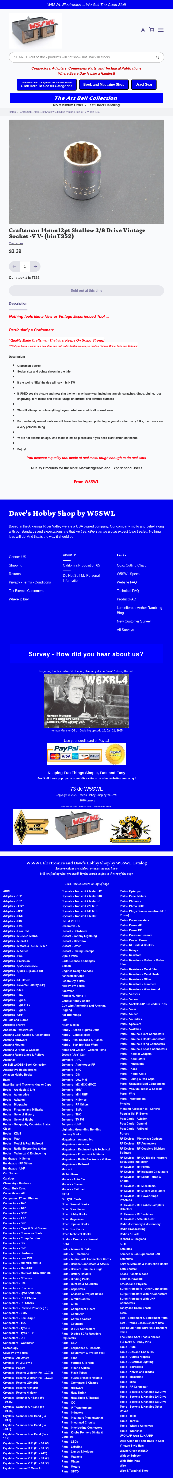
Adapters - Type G (14, 1010)
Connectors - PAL (14, 1283)
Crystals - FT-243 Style (17, 1362)
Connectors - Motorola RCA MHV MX (27, 1273)
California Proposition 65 (81, 565)
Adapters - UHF (13, 1014)
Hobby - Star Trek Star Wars (80, 1044)
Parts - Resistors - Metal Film (139, 969)
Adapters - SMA (13, 990)
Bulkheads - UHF (14, 1168)
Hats (64, 1020)
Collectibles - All (14, 1193)
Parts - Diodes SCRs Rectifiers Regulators (81, 1336)
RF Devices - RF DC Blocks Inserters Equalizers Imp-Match (143, 1160)
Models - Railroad (73, 1189)
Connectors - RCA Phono (19, 1298)
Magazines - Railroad (75, 1164)
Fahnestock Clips (73, 975)
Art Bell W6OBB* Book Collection (24, 1064)
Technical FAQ (128, 591)
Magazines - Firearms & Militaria (83, 1154)
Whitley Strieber (130, 1455)
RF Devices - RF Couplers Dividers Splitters (142, 1150)
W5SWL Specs (128, 574)
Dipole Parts (70, 955)
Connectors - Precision (18, 1288)
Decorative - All (71, 926)
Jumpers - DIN (71, 1074)
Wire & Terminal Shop (134, 1470)
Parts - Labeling (72, 1446)
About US (70, 555)
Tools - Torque (129, 1420)
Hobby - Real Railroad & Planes (82, 1039)
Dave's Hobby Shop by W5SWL (62, 513)
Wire (123, 1465)
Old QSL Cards (71, 1199)
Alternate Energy (14, 1024)
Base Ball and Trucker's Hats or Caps (27, 1084)
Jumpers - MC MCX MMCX (79, 1084)
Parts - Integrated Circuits (78, 1422)
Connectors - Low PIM (17, 1258)
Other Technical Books (76, 1234)
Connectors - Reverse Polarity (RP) (25, 1308)
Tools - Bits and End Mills (137, 1352)
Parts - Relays (129, 950)
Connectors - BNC (14, 1223)
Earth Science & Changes (78, 961)
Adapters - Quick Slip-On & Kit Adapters (23, 973)
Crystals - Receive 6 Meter (20, 1392)
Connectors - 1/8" (14, 1208)
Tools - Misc (128, 1381)
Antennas (9, 1059)
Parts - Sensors (130, 994)
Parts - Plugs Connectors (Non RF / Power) (143, 913)
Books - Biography (15, 1104)
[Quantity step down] (14, 266)
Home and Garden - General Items (84, 1049)
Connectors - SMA (15, 1313)
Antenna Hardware (15, 1039)
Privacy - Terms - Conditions (30, 582)
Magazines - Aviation (75, 1144)
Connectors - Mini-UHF (18, 1268)
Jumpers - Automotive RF (78, 1064)
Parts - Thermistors (132, 1059)
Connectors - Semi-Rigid (19, 1318)
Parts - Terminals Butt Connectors (142, 1034)
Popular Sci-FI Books (134, 1113)
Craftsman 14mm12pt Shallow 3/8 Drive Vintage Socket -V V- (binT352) (60, 111)
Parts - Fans (69, 1357)
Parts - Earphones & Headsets (81, 1348)
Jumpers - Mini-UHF (75, 1094)
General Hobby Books (76, 1000)
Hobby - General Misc (76, 1034)
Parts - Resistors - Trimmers (138, 984)
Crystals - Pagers (14, 1367)
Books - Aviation (14, 1099)
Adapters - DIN (12, 921)
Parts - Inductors (72, 1412)
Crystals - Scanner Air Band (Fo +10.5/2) (23, 1400)
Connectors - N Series (17, 1278)
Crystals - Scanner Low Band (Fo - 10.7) (25, 1436)
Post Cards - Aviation (133, 1118)
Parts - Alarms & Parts (76, 1249)
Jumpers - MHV (72, 1089)
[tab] (20, 304)
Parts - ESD (69, 1342)
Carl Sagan (10, 1173)
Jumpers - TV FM (73, 1119)
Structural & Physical (133, 1283)
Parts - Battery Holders (76, 1274)
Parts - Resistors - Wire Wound (140, 989)
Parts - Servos (129, 999)
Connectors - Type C (16, 1328)
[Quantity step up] (35, 266)
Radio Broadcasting (133, 1229)
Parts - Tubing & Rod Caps (137, 1078)
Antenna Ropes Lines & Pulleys (23, 1054)
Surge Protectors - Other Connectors (144, 1288)
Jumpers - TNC (71, 1114)
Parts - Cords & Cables (76, 1318)
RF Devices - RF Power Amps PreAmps (139, 1198)
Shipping (15, 565)
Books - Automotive (16, 1094)
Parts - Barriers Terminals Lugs (82, 1269)
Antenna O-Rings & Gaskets (21, 1049)
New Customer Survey (134, 621)
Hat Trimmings (71, 1014)
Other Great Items (73, 1209)
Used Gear (143, 84)
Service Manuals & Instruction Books (144, 1264)
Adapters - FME (13, 926)
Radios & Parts (129, 1234)
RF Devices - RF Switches (136, 1214)
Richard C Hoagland (133, 1239)
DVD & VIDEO (71, 921)
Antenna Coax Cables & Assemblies (26, 1034)
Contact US (17, 557)
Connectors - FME (15, 1248)
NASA (65, 1194)
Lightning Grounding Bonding (81, 1129)
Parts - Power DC (131, 930)
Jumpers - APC (71, 1059)
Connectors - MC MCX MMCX (22, 1263)
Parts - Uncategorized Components (142, 1083)
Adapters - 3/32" (13, 906)
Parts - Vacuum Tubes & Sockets (141, 1088)
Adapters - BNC (13, 916)
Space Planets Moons (134, 1274)
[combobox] (80, 57)
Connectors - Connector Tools (22, 1233)
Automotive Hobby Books (19, 1069)
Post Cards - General (133, 1123)
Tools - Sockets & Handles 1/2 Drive (143, 1391)
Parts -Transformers (133, 1098)
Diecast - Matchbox (74, 941)
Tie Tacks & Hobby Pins (135, 1342)
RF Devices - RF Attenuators (138, 1143)
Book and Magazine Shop (103, 84)
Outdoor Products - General (80, 1239)
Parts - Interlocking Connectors (82, 1427)
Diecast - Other (71, 946)
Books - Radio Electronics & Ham (25, 1148)
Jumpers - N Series (74, 1099)
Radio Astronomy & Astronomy (140, 1224)
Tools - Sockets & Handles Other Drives (141, 1408)
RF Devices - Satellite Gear (137, 1219)
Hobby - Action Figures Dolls (80, 1029)
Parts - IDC (69, 1402)
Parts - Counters (72, 1323)
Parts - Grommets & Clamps (80, 1382)
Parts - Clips (70, 1303)
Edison (66, 965)
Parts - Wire (127, 1093)
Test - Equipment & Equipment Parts (144, 1317)
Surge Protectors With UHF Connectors (137, 1301)
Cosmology (10, 1348)
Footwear (68, 990)
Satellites (126, 1249)
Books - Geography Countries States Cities (27, 1126)
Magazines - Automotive (77, 1139)
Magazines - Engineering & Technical (86, 1149)
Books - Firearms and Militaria (23, 1109)
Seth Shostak (128, 1268)
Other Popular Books (75, 1224)
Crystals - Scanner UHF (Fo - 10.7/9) (26, 1443)
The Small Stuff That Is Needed (140, 1336)
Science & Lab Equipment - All (140, 1254)
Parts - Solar (128, 1009)
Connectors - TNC (14, 1322)
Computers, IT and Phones (20, 1198)
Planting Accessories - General (140, 1108)
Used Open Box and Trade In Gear (142, 1440)
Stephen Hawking (131, 1278)
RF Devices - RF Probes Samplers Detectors (142, 1207)
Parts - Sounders (131, 1019)
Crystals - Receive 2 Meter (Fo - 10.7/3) (28, 1372)
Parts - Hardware (72, 1387)
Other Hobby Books (74, 1214)
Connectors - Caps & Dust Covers (25, 1228)
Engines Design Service (77, 971)
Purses (124, 1133)
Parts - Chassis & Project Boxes (82, 1293)
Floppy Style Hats (73, 985)
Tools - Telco (128, 1415)
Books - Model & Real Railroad (23, 1143)
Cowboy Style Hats (15, 1352)
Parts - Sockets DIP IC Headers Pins (143, 1004)
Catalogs (9, 1178)
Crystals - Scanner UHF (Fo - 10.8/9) (26, 1448)
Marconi (67, 1169)
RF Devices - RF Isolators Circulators (144, 1171)
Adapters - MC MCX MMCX (20, 936)
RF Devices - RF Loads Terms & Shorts (140, 1179)
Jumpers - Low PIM (74, 1079)
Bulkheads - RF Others (17, 1163)
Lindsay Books (71, 1134)
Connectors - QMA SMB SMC (22, 1293)
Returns (15, 574)
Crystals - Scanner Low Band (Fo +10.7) (24, 1418)
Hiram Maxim (70, 1024)
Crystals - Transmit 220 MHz (80, 906)
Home (12, 111)
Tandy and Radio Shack (135, 1307)
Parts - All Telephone (75, 1254)
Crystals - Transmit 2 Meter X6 (22, 1468)
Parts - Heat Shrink (74, 1392)
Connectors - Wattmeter (18, 1342)
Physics (125, 1103)
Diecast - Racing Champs (78, 951)
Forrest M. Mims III (74, 995)
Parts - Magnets (72, 1456)
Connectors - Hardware (18, 1253)
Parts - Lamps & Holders (77, 1451)
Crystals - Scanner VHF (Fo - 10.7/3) (26, 1458)
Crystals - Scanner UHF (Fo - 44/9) (25, 1453)
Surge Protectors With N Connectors (143, 1293)
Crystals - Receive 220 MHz (20, 1382)
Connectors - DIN (14, 1243)
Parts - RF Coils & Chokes (137, 945)
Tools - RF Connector (133, 1386)
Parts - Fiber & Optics (76, 1367)
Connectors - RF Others (18, 1303)
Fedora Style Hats (73, 981)
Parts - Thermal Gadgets (135, 1053)
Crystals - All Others (16, 1357)
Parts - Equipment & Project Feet (83, 1352)
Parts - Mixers (71, 1461)
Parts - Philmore (130, 901)
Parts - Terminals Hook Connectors (142, 1039)
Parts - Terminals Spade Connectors (143, 1049)
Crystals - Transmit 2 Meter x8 (81, 901)
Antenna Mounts (13, 1044)
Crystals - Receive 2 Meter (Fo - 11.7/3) (28, 1377)
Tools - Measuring (131, 1376)
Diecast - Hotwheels (74, 931)
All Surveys (125, 630)
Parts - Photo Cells (132, 906)
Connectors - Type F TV (18, 1332)
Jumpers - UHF (71, 1124)
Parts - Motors (71, 1466)
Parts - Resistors (130, 955)
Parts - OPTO (70, 1471)
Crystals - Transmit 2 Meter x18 (82, 896)
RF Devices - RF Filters (135, 1166)
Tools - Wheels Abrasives (136, 1425)
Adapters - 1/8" (12, 901)
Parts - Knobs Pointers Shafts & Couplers (82, 1434)
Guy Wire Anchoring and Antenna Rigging (83, 1008)
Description (18, 303)
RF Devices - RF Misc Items (137, 1186)
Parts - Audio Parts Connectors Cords (86, 1259)
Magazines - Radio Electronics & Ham (86, 1159)
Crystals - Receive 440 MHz (20, 1387)
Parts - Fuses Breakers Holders (82, 1377)
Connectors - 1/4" (14, 1203)
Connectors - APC (14, 1218)
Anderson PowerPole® (18, 1029)
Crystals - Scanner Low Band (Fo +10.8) (24, 1427)
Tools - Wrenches (131, 1430)
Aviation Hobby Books (17, 1074)
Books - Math (11, 1138)
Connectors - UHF (14, 1338)
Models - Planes (72, 1184)
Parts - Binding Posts (75, 1279)
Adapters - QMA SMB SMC (20, 965)
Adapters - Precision (16, 961)
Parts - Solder (129, 1014)
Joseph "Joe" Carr (73, 1054)
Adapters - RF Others (16, 980)
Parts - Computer (73, 1313)
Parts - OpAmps (130, 891)
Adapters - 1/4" (12, 896)
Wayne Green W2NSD (134, 1450)
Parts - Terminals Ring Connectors (142, 1043)
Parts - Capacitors (73, 1289)
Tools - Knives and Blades (137, 1371)
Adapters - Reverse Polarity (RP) (24, 985)
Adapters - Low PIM (16, 931)
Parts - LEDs (70, 1441)
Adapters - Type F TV (16, 1004)
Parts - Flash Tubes (74, 1372)
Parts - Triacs (128, 1068)
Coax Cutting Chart (131, 565)
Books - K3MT (12, 1133)
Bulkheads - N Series (16, 1158)
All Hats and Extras (15, 1020)
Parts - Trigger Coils (133, 1073)
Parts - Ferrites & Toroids (78, 1362)
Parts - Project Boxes (133, 940)
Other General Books (75, 1204)
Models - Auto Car (73, 1179)
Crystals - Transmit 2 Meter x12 (82, 891)
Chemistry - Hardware (17, 1183)
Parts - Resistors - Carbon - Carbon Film (142, 962)
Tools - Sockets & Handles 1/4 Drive (143, 1396)
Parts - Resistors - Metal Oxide (139, 974)
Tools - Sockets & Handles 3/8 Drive (143, 1401)
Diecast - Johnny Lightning (79, 936)
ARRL (7, 891)
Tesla (123, 1313)
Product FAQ (126, 599)
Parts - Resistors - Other (135, 979)
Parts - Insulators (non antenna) (82, 1417)
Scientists (126, 1258)
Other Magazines (73, 1219)
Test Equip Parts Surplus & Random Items (143, 1330)
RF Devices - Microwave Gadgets (141, 1138)
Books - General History (18, 1114)
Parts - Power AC (131, 925)
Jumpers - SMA (72, 1109)
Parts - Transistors (132, 1063)
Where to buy (19, 599)
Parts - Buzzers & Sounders (80, 1283)
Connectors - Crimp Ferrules (21, 1238)
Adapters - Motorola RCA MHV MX (25, 946)
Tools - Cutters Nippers (135, 1356)
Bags (6, 1079)
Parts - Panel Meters (133, 896)
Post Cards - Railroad (134, 1128)
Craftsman (16, 243)
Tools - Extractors (131, 1366)
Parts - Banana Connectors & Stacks (85, 1264)
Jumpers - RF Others (75, 1104)
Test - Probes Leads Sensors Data (142, 1322)
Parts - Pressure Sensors (136, 935)
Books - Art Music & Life (19, 1089)
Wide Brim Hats (130, 1460)
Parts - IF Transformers (77, 1407)
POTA (65, 1244)
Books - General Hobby (18, 1119)
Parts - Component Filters (78, 1309)
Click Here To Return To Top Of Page (87, 884)
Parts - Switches (130, 1029)
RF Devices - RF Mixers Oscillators (142, 1190)
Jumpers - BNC (71, 1069)
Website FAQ (127, 582)
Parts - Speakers (130, 1024)
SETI (123, 1244)
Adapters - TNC (13, 994)
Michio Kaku (70, 1174)
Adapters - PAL (13, 955)
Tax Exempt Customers (26, 591)
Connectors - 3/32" (15, 1213)
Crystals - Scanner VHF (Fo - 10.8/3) (26, 1463)
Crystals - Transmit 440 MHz (80, 911)
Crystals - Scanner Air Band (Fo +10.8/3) (23, 1409)
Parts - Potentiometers (134, 920)
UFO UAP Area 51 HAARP (136, 1435)
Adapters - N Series (15, 951)
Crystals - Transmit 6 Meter (79, 916)
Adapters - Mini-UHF (16, 941)
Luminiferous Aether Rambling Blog (139, 610)
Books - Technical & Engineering (24, 1153)
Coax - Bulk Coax (14, 1188)
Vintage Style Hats (132, 1445)
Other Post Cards (73, 1229)
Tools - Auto (128, 1346)
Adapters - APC (13, 911)
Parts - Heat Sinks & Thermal (80, 1397)
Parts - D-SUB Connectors (78, 1328)
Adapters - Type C (14, 1000)
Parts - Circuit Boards (76, 1299)
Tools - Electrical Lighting (137, 1362)
